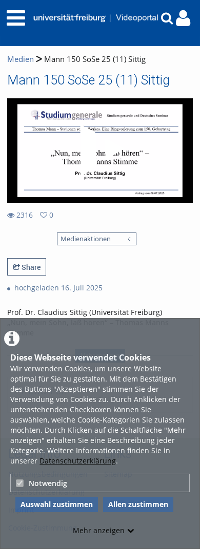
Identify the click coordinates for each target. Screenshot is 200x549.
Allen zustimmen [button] (138, 504)
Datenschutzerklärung (77, 461)
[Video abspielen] (100, 150)
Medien (20, 59)
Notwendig (48, 483)
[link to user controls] (183, 18)
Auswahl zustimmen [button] (57, 504)
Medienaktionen (86, 239)
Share (30, 267)
